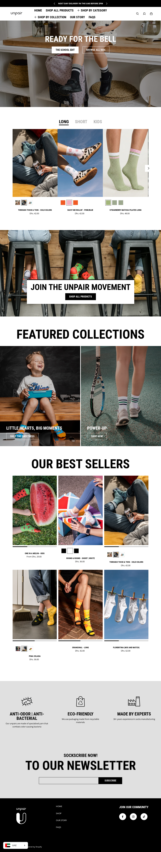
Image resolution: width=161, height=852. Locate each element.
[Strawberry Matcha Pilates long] (125, 163)
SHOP (58, 813)
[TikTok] (144, 816)
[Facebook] (122, 816)
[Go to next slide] (106, 3)
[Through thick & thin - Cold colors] (35, 163)
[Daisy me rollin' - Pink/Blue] (80, 163)
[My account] (144, 13)
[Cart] (151, 13)
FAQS (58, 827)
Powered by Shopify (33, 847)
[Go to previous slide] (54, 3)
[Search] (137, 13)
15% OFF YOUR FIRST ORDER (81, 3)
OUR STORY (61, 820)
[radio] (18, 203)
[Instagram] (133, 816)
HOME (59, 806)
